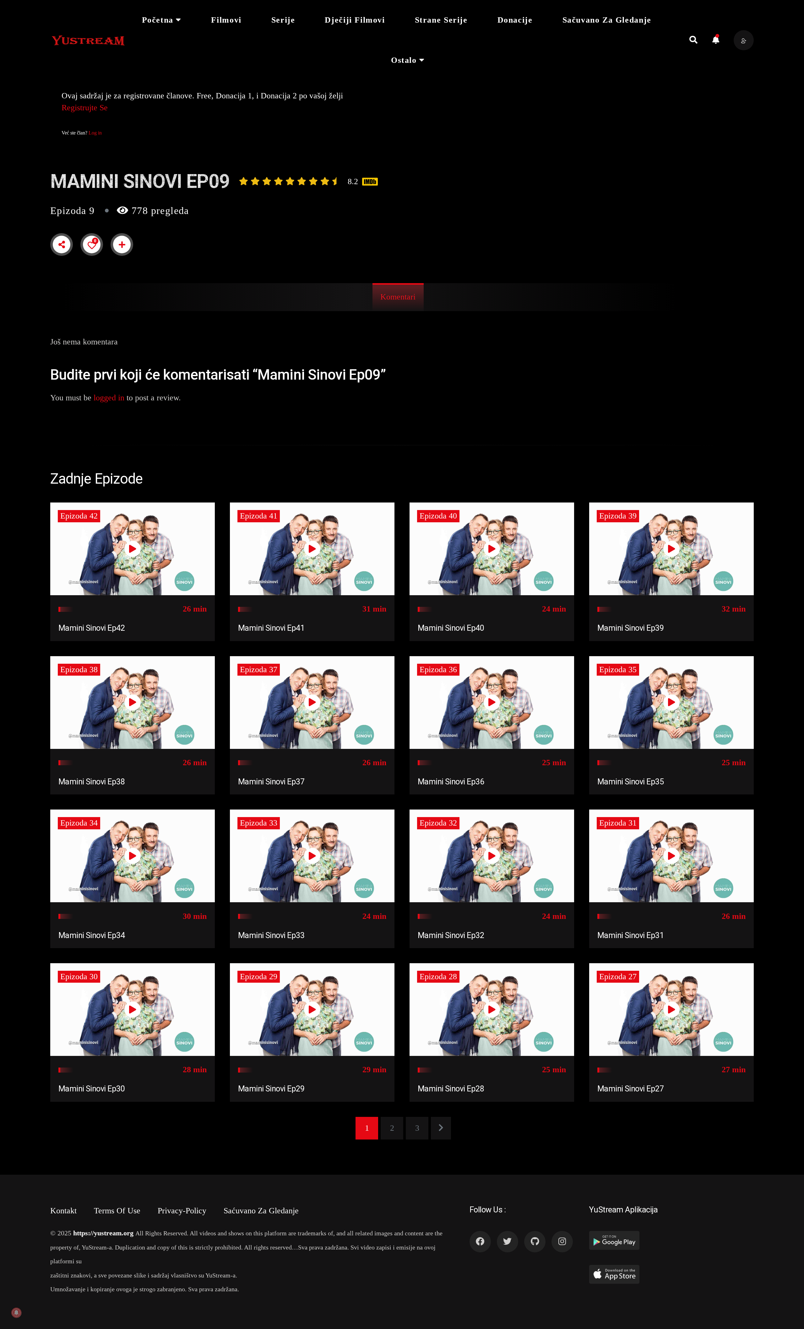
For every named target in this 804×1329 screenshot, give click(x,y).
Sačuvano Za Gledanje (606, 20)
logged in (109, 397)
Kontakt (63, 1210)
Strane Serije (441, 20)
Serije (283, 20)
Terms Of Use (117, 1210)
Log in (95, 132)
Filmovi (226, 20)
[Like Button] (92, 245)
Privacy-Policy (182, 1210)
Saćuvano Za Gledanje (261, 1210)
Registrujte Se (85, 107)
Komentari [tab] (398, 296)
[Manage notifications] (16, 1313)
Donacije (515, 20)
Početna (157, 20)
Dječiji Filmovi (355, 20)
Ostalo (404, 60)
